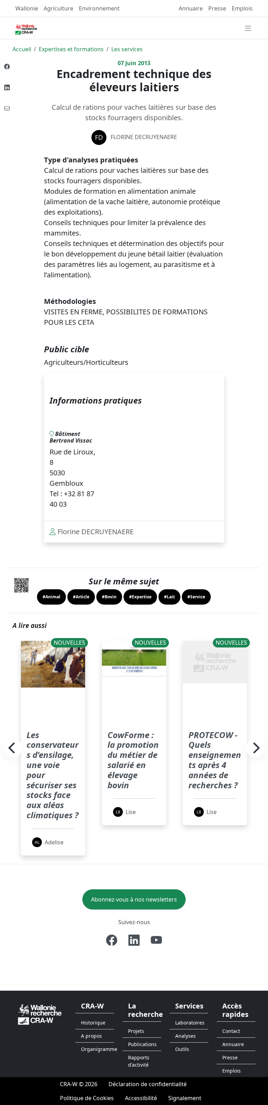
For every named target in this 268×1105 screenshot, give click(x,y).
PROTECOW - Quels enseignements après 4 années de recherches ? (214, 760)
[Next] (255, 748)
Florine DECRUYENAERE (144, 137)
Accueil (22, 49)
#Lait (169, 597)
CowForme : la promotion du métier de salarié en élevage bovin (133, 760)
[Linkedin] (134, 940)
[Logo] (40, 1014)
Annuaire (191, 8)
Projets (136, 1031)
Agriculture (58, 8)
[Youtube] (156, 940)
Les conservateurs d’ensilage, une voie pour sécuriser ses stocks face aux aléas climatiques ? (53, 775)
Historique (93, 1022)
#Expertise (140, 597)
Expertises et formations (71, 49)
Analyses (185, 1036)
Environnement (99, 8)
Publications (142, 1044)
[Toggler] (248, 28)
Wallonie (26, 8)
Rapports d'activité (138, 1061)
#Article (81, 597)
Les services (127, 49)
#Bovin (109, 597)
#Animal (51, 597)
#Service (196, 597)
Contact (231, 1031)
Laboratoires (189, 1022)
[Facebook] (111, 940)
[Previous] (12, 748)
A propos (91, 1036)
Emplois (242, 8)
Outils (182, 1049)
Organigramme (97, 1049)
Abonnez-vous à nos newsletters (134, 899)
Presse (217, 8)
